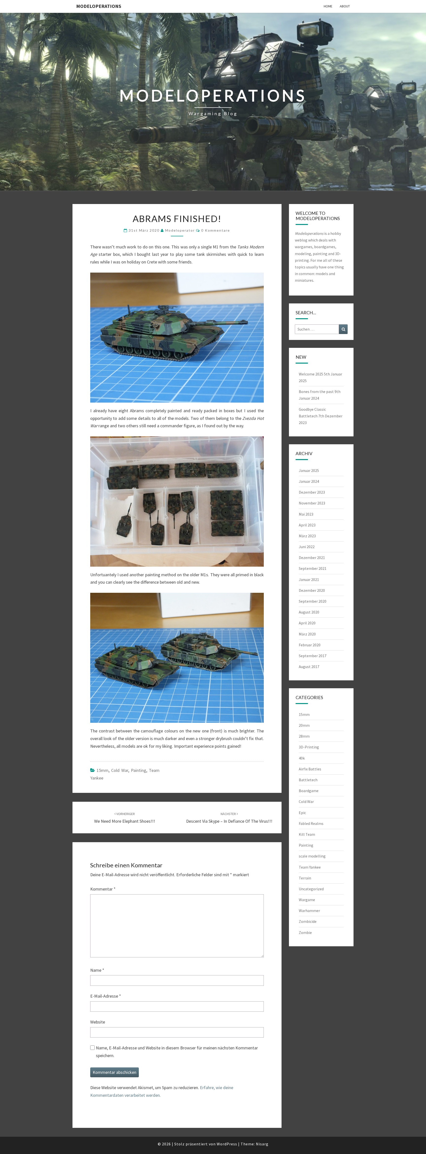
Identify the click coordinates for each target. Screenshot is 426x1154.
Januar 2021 (309, 579)
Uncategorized (311, 888)
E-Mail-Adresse (105, 996)
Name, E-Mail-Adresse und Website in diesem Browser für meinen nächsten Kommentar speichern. (177, 1051)
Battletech (308, 779)
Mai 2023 (306, 514)
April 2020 (307, 622)
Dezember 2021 (312, 557)
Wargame (307, 899)
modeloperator (180, 230)
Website (97, 1022)
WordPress (227, 1143)
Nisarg (262, 1143)
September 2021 (312, 568)
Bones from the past (316, 391)
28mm (304, 736)
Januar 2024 (309, 481)
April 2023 (307, 524)
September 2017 (312, 655)
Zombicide (308, 921)
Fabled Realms (311, 823)
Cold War (119, 770)
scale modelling (312, 856)
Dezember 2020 (312, 590)
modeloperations (98, 6)
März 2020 (307, 634)
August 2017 (309, 666)
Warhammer (309, 910)
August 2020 (309, 612)
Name (97, 970)
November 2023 (312, 503)
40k (302, 758)
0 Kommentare (215, 230)
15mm (102, 770)
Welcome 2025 (311, 374)
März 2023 (307, 535)
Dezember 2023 (312, 492)
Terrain (305, 877)
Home (328, 6)
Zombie (305, 932)
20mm (304, 725)
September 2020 (312, 601)
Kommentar (103, 889)
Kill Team (307, 834)
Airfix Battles (310, 768)
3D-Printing (309, 747)
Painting (138, 770)
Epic (302, 812)
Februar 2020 (309, 644)
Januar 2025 (309, 470)
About (345, 6)
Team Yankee (310, 867)
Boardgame (309, 790)
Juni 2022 (307, 546)
